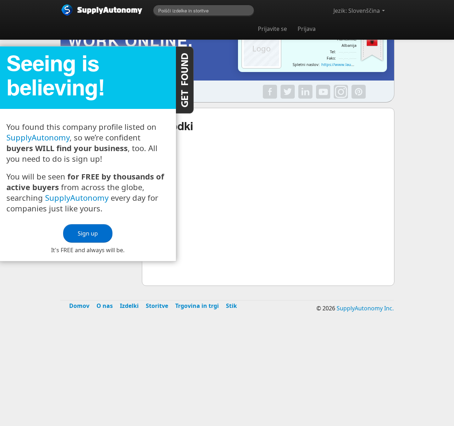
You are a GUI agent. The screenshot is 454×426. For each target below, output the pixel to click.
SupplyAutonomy (38, 137)
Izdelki (129, 306)
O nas (104, 306)
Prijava (307, 29)
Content (185, 80)
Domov (79, 306)
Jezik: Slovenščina (357, 11)
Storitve (157, 306)
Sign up (88, 233)
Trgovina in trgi (197, 306)
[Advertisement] (227, 374)
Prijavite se (272, 29)
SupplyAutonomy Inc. (365, 308)
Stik (231, 306)
